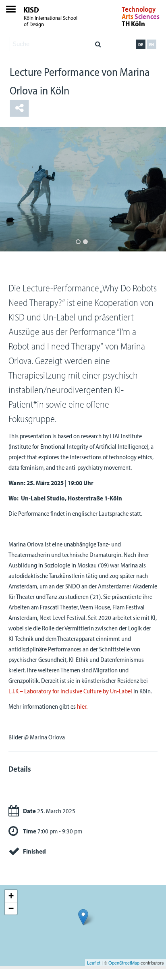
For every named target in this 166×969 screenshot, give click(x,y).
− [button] (11, 908)
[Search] (98, 42)
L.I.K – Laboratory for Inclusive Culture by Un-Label (70, 691)
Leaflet (93, 962)
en (151, 44)
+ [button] (11, 896)
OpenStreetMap (123, 962)
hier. (82, 706)
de (140, 44)
